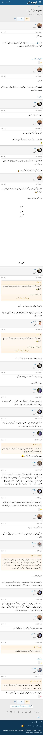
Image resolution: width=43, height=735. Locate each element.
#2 (2, 76)
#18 (2, 624)
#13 (2, 470)
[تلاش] (2, 2)
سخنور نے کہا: (38, 445)
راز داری (29, 726)
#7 (2, 278)
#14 (2, 498)
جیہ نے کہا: (38, 647)
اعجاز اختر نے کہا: (37, 556)
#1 (2, 32)
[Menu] (40, 2)
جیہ (39, 14)
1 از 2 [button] (27, 19)
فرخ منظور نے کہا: (37, 681)
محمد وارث (34, 543)
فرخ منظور (33, 410)
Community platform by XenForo (24, 730)
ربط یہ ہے (39, 96)
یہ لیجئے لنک (39, 659)
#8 (2, 330)
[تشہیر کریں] (4, 32)
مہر (39, 722)
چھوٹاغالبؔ (33, 668)
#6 (2, 184)
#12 (2, 440)
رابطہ (40, 726)
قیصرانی (34, 389)
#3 (2, 111)
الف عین (34, 462)
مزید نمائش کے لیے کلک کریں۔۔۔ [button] (21, 298)
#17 (2, 599)
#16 (2, 551)
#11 (2, 419)
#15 (2, 523)
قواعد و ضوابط (35, 726)
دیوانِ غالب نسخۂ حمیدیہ (37, 58)
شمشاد (35, 102)
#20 (2, 677)
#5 (2, 157)
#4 (2, 129)
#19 (2, 642)
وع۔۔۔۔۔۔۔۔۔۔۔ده (33, 42)
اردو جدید (34, 722)
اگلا (21, 19)
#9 (2, 372)
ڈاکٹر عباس (33, 321)
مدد (25, 726)
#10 (2, 397)
